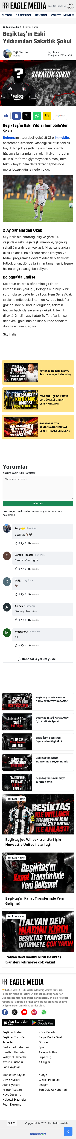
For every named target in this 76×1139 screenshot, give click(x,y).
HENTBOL (41, 15)
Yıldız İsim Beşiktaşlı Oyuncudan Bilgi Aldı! (49, 739)
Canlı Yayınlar (11, 1067)
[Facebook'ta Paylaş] (16, 116)
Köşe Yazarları (48, 1032)
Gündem (44, 1042)
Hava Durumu (11, 1095)
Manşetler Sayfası (14, 1075)
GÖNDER (38, 503)
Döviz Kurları (11, 1080)
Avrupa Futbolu (12, 1062)
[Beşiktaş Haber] (38, 814)
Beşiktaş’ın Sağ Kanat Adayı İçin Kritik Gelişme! (52, 719)
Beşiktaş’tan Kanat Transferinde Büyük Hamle (52, 759)
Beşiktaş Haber (30, 26)
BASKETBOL (24, 15)
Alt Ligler (44, 1062)
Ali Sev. (19, 606)
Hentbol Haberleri (14, 1052)
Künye (43, 1075)
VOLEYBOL (58, 15)
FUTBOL (7, 15)
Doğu (18, 580)
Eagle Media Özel (50, 1037)
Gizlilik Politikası (49, 1080)
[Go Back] (68, 1131)
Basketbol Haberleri (15, 1047)
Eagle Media (12, 26)
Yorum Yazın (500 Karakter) (19, 473)
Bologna (9, 137)
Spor (42, 1047)
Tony (18, 528)
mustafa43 (21, 631)
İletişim (43, 1085)
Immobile (62, 137)
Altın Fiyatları (11, 1085)
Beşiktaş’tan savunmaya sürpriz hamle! (50, 779)
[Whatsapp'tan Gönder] (37, 116)
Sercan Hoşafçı (24, 554)
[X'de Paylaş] (26, 116)
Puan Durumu (11, 1104)
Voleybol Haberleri (14, 1057)
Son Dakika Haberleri (53, 1090)
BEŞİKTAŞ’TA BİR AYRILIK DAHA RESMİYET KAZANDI (52, 699)
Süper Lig (45, 1057)
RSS (13, 1123)
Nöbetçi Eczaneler (14, 1099)
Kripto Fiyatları (12, 1090)
